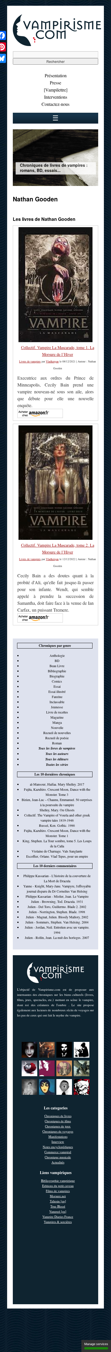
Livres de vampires (30, 361)
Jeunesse (57, 707)
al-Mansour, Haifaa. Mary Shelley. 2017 (57, 784)
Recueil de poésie (57, 738)
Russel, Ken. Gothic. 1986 (57, 825)
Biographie (57, 676)
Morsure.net (58, 1196)
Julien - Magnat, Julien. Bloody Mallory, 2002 (57, 917)
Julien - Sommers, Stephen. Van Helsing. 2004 (57, 922)
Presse (55, 83)
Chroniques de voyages (57, 1131)
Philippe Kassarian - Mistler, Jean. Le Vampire (57, 896)
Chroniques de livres (57, 1116)
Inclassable (57, 701)
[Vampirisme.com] (57, 44)
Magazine (56, 717)
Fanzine (57, 696)
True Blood (57, 1206)
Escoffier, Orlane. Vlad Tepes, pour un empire (57, 856)
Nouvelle (57, 727)
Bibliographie (57, 671)
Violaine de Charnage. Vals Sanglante (57, 851)
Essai (57, 686)
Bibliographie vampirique (58, 1180)
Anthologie (57, 655)
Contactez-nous (55, 104)
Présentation (56, 75)
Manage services (96, 1344)
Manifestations (57, 1136)
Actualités (58, 1162)
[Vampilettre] (55, 90)
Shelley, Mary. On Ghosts (57, 810)
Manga (57, 722)
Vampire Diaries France (57, 1216)
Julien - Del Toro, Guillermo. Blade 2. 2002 (57, 906)
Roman (57, 743)
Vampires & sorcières (58, 1222)
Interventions (55, 97)
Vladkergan (52, 361)
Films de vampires (58, 1191)
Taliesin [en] (58, 1201)
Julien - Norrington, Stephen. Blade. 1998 (57, 911)
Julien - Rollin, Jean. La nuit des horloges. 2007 (57, 937)
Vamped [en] (57, 1211)
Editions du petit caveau (58, 1186)
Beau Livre (57, 665)
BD (57, 660)
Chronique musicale (58, 1157)
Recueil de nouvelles (57, 732)
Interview (58, 1141)
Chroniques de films (58, 1121)
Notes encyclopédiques (58, 1147)
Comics (57, 681)
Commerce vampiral (57, 1152)
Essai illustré (56, 691)
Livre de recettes (57, 712)
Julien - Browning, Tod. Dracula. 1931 (57, 901)
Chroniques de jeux (58, 1126)
